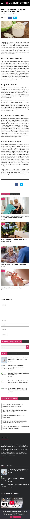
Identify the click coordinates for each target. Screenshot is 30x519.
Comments (17, 353)
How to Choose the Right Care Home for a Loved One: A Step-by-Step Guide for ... (18, 381)
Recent (4, 353)
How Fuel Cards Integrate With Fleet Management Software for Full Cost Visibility (17, 390)
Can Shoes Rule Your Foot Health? (11, 288)
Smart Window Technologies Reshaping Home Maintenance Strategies (16, 367)
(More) (2, 458)
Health (3, 198)
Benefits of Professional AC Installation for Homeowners (18, 373)
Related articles (5, 194)
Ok (11, 516)
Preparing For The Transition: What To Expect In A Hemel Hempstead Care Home (15, 216)
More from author (14, 194)
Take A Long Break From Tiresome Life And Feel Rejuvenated (14, 240)
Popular (11, 353)
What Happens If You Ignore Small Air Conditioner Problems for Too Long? (18, 358)
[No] (28, 514)
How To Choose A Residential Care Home (13, 264)
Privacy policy (17, 516)
